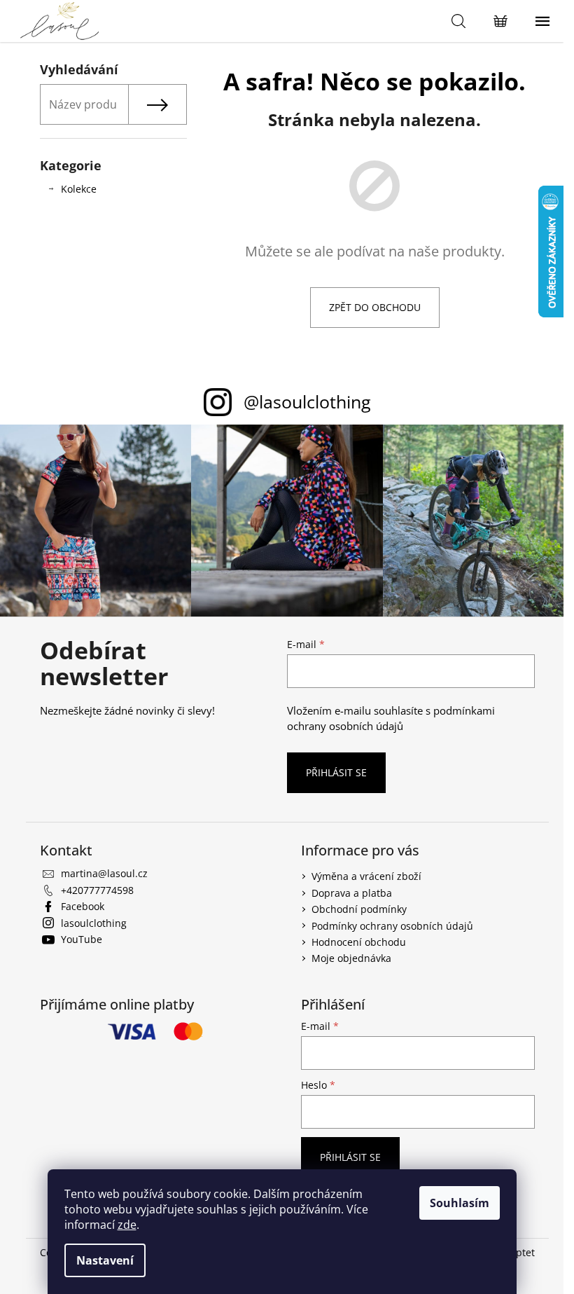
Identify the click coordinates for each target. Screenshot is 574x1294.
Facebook (82, 906)
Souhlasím (459, 1203)
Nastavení (105, 1260)
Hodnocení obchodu (359, 942)
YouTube (81, 939)
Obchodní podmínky (359, 909)
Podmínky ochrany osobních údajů (392, 925)
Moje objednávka (351, 958)
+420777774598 (97, 890)
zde (127, 1224)
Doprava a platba (352, 893)
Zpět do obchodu (375, 307)
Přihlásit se (336, 772)
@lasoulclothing (307, 401)
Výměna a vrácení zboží (366, 876)
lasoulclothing (94, 923)
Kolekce (79, 188)
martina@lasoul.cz (104, 873)
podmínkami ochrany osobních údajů (391, 718)
